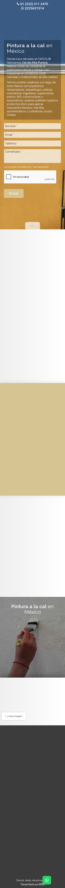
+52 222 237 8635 (33, 626)
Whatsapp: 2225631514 (34, 631)
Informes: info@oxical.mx (34, 635)
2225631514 (34, 8)
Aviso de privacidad (37, 880)
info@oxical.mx (45, 785)
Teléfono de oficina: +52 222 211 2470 (35, 622)
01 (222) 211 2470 (34, 4)
